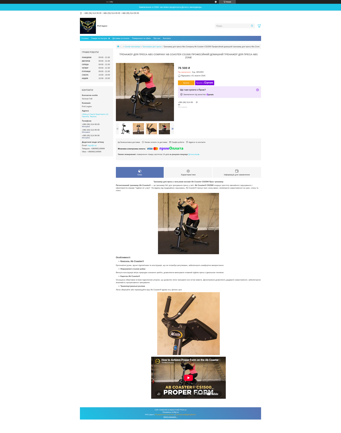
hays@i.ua (92, 145)
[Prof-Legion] (88, 26)
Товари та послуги (99, 38)
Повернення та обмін (141, 38)
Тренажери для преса (151, 46)
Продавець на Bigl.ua (171, 412)
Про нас (156, 38)
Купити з (200, 83)
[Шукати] (252, 25)
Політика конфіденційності (186, 415)
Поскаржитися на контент (164, 415)
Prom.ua (183, 410)
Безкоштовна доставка (130, 142)
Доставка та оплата (120, 38)
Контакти (167, 38)
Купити (186, 83)
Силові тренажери (132, 46)
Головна (84, 38)
